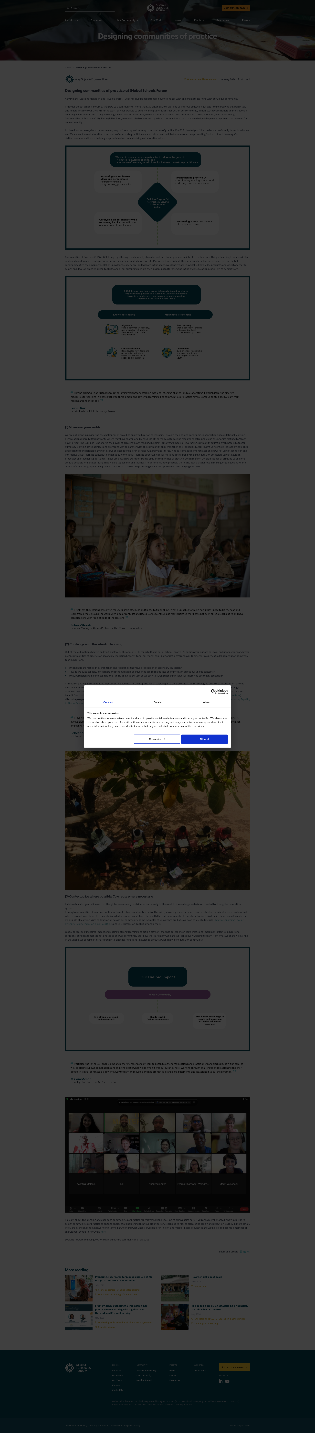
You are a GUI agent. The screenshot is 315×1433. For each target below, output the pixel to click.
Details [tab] (158, 702)
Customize (155, 739)
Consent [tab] (108, 702)
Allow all (204, 739)
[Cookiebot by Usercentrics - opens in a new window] (213, 691)
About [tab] (206, 702)
